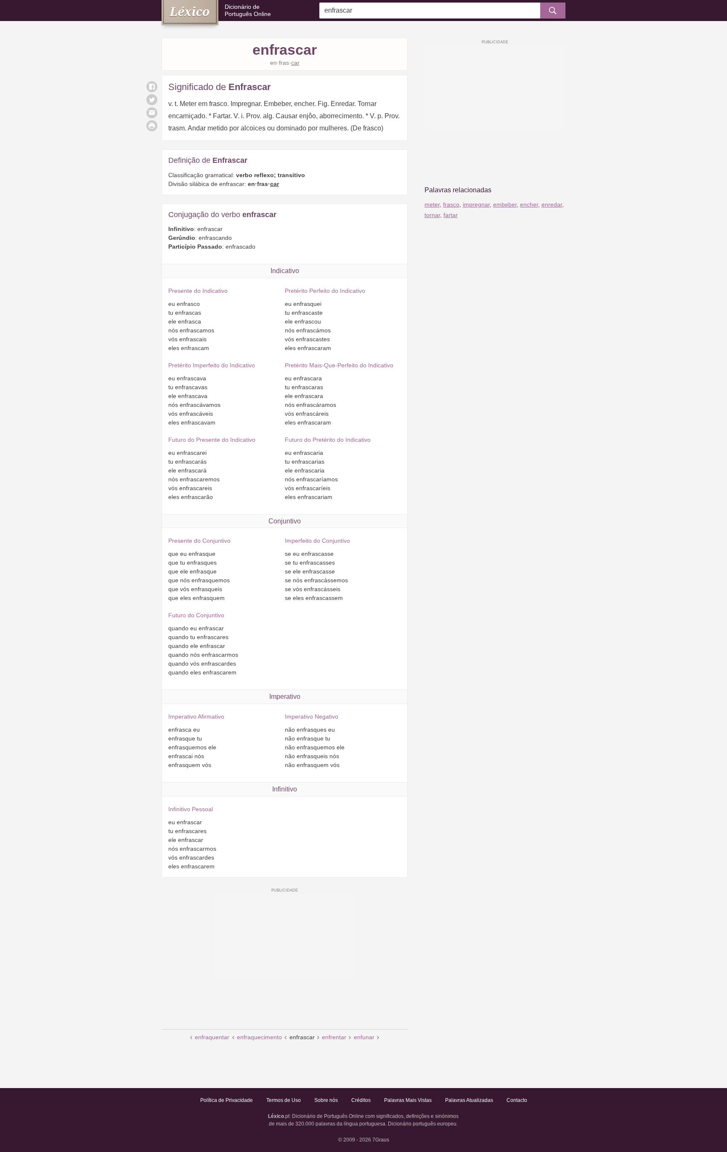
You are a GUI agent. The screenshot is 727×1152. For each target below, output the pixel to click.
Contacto (517, 1100)
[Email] (151, 112)
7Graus (380, 1140)
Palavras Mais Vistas (408, 1100)
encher (529, 204)
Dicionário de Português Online (248, 10)
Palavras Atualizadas (469, 1100)
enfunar (364, 1037)
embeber (505, 204)
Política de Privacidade (226, 1100)
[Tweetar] (151, 99)
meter (432, 204)
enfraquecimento (259, 1037)
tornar (432, 215)
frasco (451, 204)
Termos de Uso (283, 1100)
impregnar (476, 204)
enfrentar (334, 1037)
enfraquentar (212, 1037)
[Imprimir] (151, 125)
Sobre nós (326, 1100)
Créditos (361, 1100)
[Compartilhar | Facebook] (151, 86)
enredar (551, 204)
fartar (450, 215)
